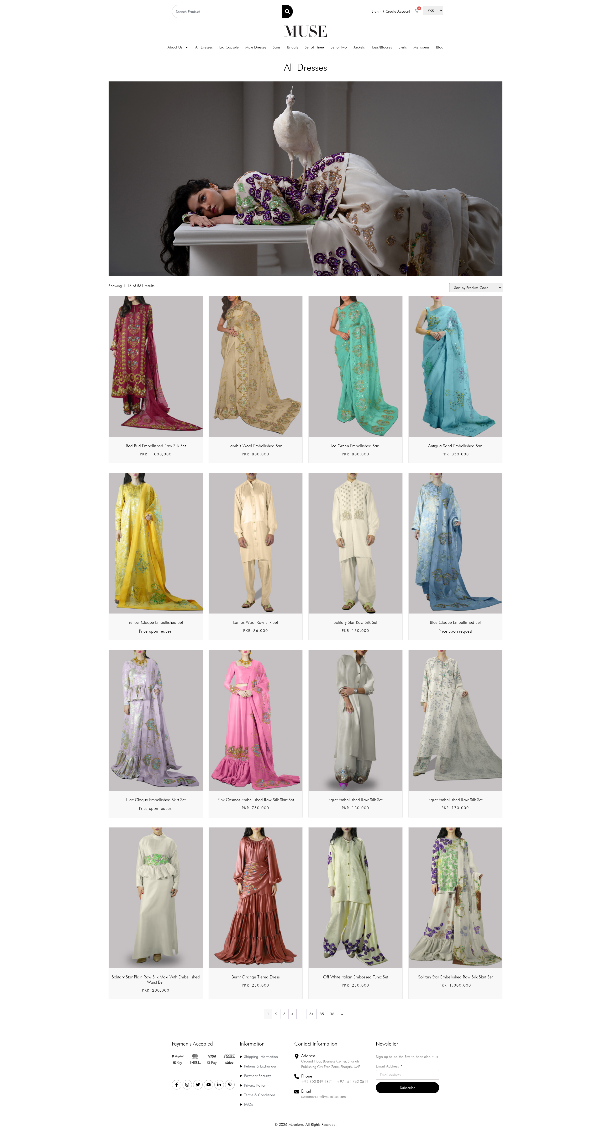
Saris (276, 47)
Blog (439, 47)
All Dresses (204, 47)
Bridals (292, 47)
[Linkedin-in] (219, 1084)
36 (332, 1014)
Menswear (421, 47)
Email (306, 1091)
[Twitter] (198, 1084)
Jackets (359, 47)
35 (322, 1014)
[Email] (296, 1091)
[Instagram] (187, 1084)
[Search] (287, 11)
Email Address (388, 1066)
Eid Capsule (229, 47)
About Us (175, 47)
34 (311, 1014)
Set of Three (314, 47)
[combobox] (227, 11)
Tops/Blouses (381, 47)
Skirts (403, 47)
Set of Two (339, 47)
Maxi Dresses (255, 47)
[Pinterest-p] (230, 1084)
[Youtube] (208, 1084)
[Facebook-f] (176, 1084)
